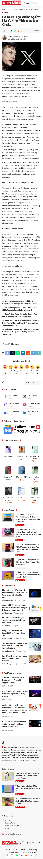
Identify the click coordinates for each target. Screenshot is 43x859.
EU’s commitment (30, 249)
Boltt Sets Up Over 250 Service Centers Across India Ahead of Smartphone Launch (14, 724)
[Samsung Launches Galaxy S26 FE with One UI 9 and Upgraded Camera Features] (35, 646)
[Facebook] (11, 396)
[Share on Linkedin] (21, 855)
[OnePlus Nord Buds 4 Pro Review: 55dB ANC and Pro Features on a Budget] (8, 801)
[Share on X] (11, 31)
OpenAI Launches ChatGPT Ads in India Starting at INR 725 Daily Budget (15, 693)
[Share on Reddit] (18, 31)
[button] (23, 3)
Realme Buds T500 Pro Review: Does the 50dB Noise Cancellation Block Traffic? (28, 574)
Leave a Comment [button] (33, 383)
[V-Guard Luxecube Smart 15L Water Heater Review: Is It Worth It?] (8, 789)
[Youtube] (31, 404)
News (7, 9)
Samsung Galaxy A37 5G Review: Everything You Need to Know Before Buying (27, 775)
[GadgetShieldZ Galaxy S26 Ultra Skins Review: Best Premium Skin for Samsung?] (8, 562)
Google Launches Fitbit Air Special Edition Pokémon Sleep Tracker (13, 633)
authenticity (17, 174)
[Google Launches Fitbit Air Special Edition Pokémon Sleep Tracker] (35, 633)
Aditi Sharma (8, 613)
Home (3, 9)
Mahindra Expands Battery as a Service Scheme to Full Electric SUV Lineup (13, 620)
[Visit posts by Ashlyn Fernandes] (4, 37)
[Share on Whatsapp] (15, 31)
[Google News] (11, 413)
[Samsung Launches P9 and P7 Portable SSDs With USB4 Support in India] (35, 679)
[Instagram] (11, 404)
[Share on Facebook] (7, 31)
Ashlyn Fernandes (15, 36)
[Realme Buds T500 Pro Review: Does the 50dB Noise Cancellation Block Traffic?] (8, 575)
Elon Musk (15, 344)
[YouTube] (33, 842)
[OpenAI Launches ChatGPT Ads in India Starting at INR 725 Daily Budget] (35, 693)
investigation (22, 116)
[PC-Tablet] (12, 3)
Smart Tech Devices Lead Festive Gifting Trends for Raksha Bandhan (14, 658)
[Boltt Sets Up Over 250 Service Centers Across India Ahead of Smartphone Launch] (35, 723)
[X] (31, 396)
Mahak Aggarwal (9, 651)
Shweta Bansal (8, 600)
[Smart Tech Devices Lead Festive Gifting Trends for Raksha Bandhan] (35, 659)
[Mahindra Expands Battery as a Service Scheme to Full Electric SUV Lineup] (35, 621)
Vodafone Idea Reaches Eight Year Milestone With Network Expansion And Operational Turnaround (20, 331)
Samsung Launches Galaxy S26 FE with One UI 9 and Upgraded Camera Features (14, 645)
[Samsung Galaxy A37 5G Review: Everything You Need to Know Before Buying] (8, 776)
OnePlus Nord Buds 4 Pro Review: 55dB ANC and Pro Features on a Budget (27, 801)
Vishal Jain (7, 626)
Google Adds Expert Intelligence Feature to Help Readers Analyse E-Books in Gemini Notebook (14, 607)
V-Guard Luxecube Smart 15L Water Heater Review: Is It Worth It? (27, 788)
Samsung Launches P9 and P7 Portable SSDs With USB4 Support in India (13, 679)
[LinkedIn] (31, 413)
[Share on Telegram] (31, 855)
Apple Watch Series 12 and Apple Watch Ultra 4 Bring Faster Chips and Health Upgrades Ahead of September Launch (21, 322)
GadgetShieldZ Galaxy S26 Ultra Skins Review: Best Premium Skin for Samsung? (27, 562)
